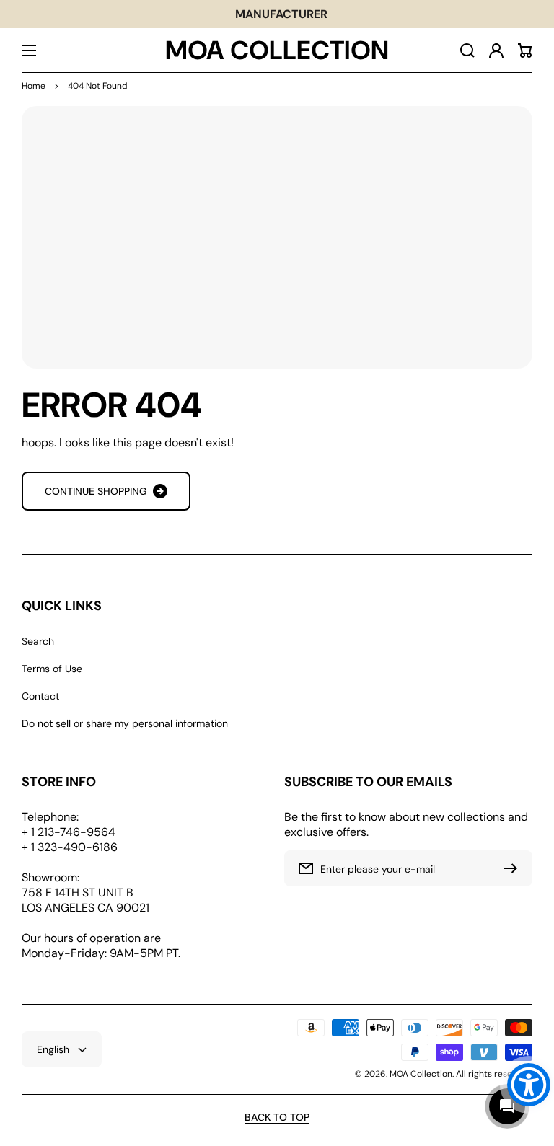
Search (38, 641)
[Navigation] (29, 50)
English (53, 1049)
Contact (40, 695)
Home (33, 86)
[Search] (467, 50)
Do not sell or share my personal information (125, 723)
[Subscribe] (514, 868)
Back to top (277, 1117)
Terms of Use (52, 668)
